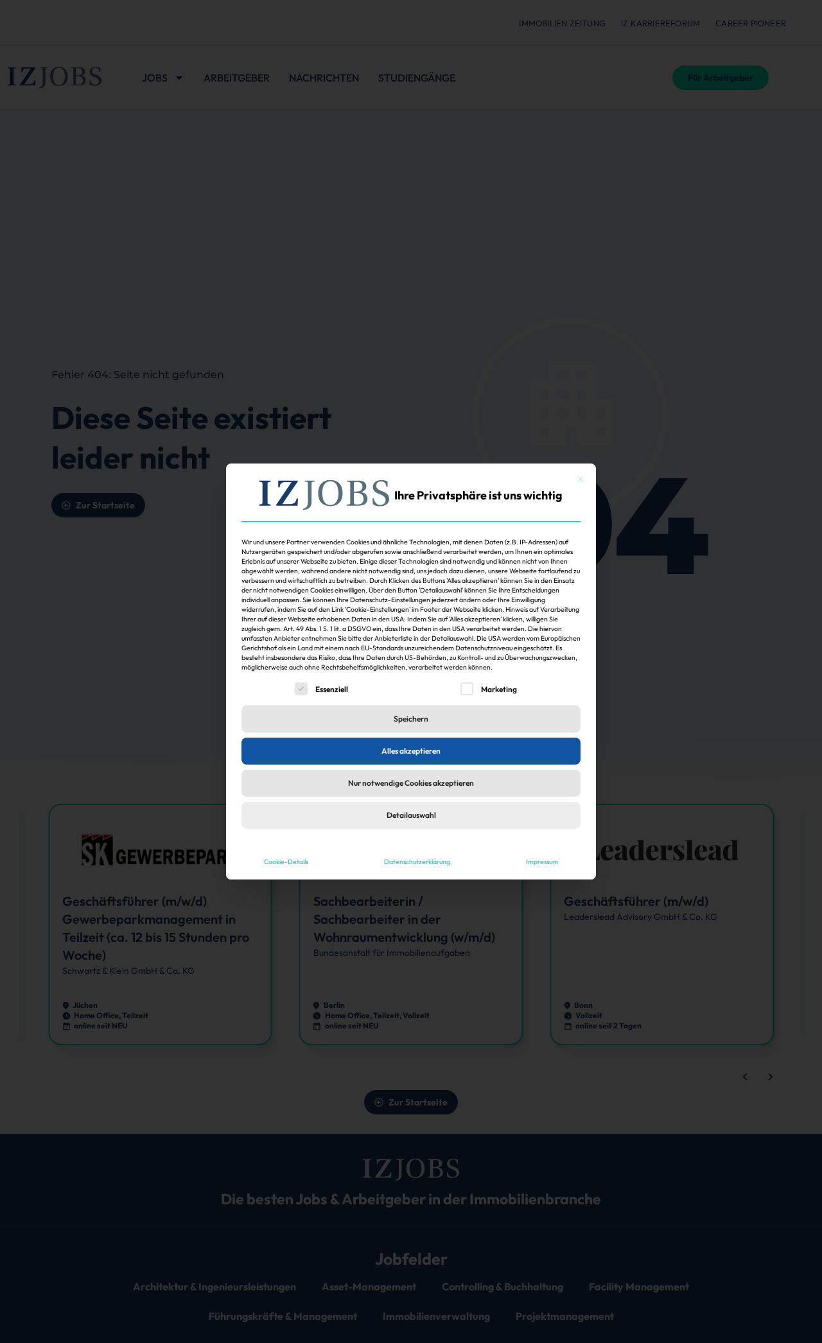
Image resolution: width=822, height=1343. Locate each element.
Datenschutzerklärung (417, 861)
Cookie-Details (286, 861)
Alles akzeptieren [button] (411, 751)
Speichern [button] (411, 718)
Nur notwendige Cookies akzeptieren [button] (411, 783)
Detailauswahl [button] (411, 815)
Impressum (542, 861)
